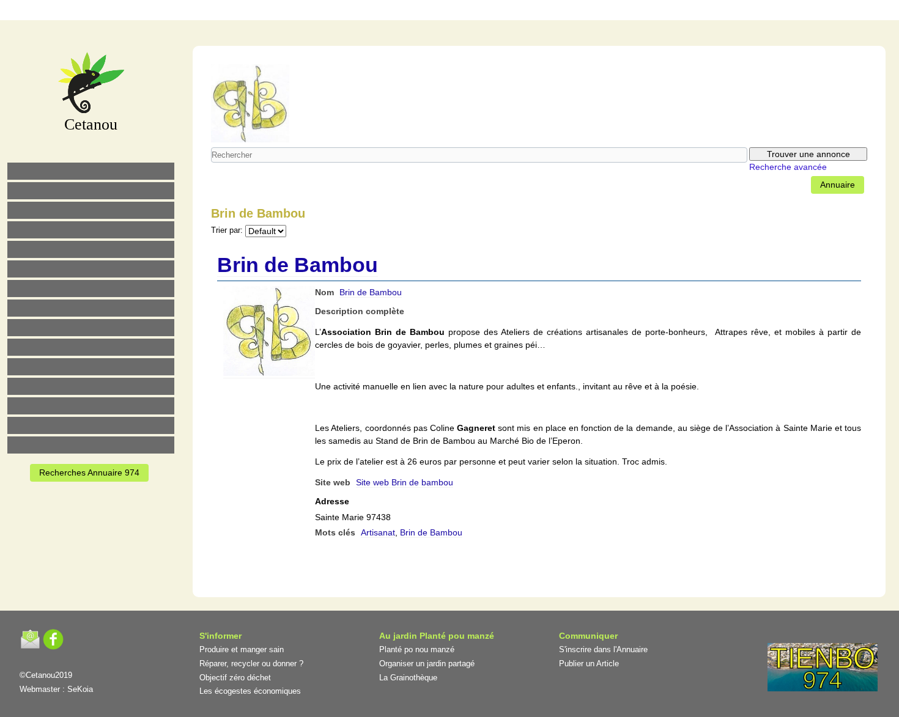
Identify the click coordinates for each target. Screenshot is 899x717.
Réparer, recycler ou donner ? (251, 663)
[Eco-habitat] (90, 288)
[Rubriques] (415, 12)
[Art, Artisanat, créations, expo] (90, 347)
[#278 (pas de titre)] (90, 386)
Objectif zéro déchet (235, 677)
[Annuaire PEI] (441, 12)
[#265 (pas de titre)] (90, 269)
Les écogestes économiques (250, 691)
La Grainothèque (408, 677)
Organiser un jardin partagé (427, 663)
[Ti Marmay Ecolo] (90, 327)
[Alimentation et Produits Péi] (90, 190)
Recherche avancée (788, 167)
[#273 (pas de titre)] (90, 366)
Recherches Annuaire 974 (89, 472)
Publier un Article (589, 663)
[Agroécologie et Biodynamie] (90, 171)
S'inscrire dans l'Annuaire (603, 649)
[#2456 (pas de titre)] (90, 308)
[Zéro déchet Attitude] (90, 229)
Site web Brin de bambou (404, 482)
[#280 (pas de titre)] (467, 12)
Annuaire (837, 184)
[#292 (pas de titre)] (518, 12)
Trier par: (227, 230)
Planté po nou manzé (416, 649)
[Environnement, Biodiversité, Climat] (90, 249)
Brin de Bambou (297, 264)
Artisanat (378, 532)
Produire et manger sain (241, 649)
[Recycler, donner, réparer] (90, 210)
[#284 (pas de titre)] (493, 12)
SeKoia (80, 689)
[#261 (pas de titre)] (390, 12)
